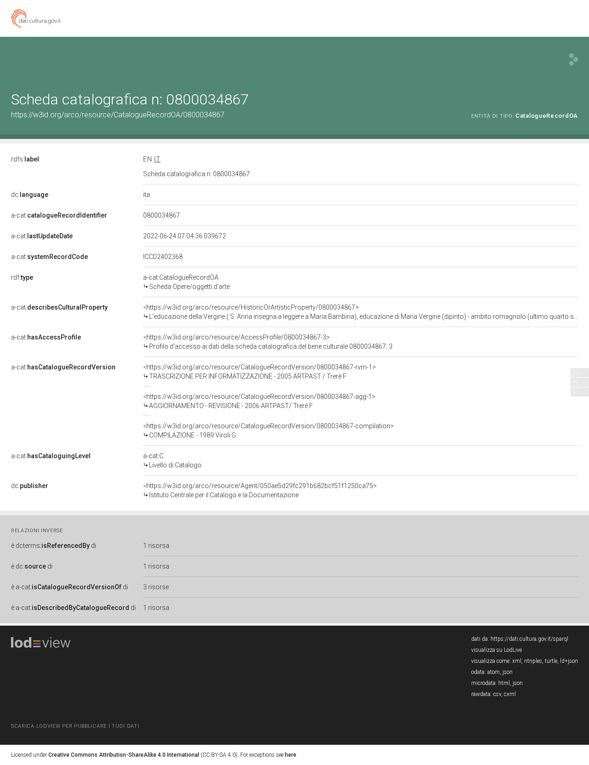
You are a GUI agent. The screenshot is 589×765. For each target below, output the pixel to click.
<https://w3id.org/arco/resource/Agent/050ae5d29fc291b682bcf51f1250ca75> (260, 490)
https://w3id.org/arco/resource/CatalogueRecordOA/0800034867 (118, 114)
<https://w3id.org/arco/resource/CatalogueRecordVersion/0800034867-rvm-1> (259, 371)
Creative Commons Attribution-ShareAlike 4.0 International (123, 755)
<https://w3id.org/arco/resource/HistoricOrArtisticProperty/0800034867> (360, 312)
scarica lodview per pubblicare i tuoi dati (75, 726)
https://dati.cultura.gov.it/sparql (529, 639)
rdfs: (25, 159)
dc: (29, 194)
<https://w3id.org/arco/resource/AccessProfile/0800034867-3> (268, 342)
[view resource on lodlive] (573, 59)
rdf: (22, 277)
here (290, 755)
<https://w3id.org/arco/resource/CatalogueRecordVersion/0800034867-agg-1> (259, 401)
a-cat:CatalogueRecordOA (186, 282)
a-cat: (59, 215)
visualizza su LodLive (496, 650)
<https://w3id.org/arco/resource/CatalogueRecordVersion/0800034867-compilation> (268, 430)
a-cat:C (172, 460)
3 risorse (156, 587)
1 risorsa (156, 545)
